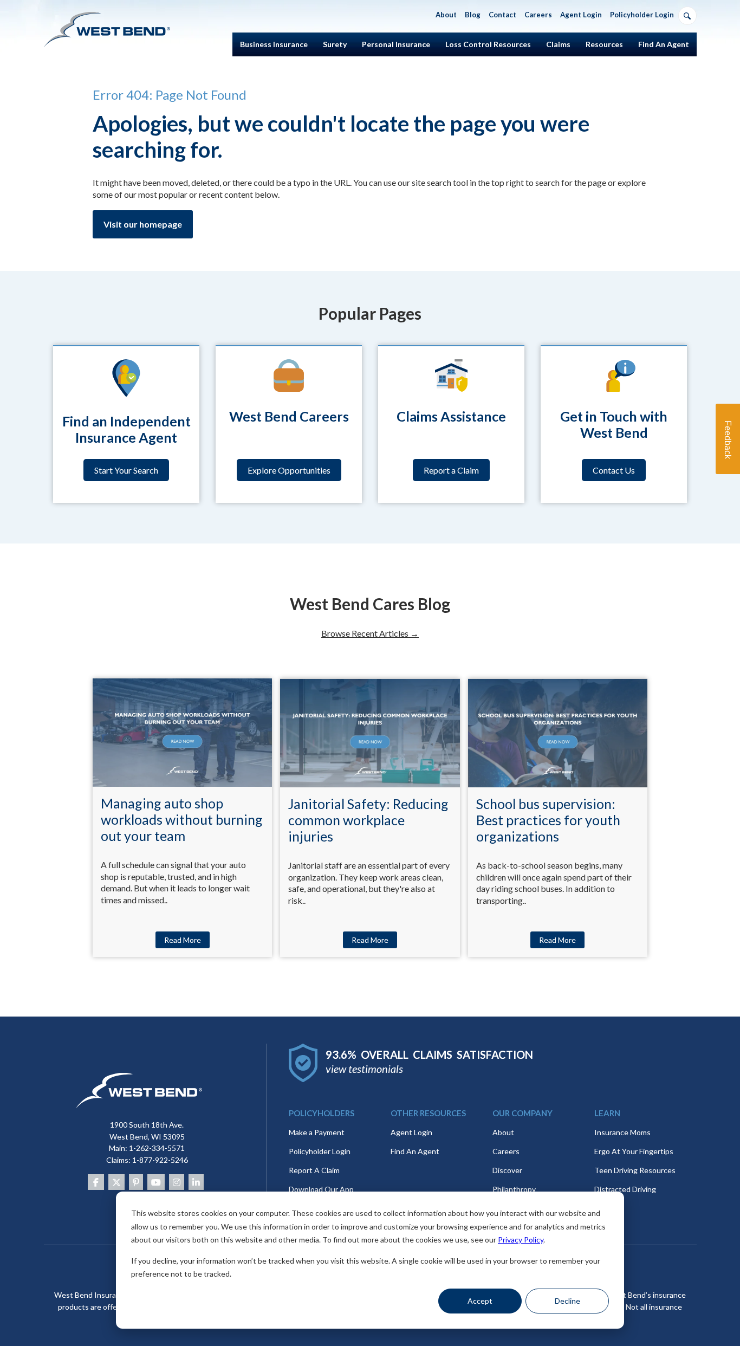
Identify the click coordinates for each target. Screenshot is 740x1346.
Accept (480, 1300)
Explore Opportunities (289, 470)
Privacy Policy (520, 1239)
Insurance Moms (622, 1132)
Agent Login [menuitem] (581, 14)
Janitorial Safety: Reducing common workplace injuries (368, 819)
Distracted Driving (625, 1189)
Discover (507, 1170)
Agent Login (411, 1132)
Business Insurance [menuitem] (274, 44)
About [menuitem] (446, 14)
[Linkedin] (196, 1182)
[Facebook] (96, 1182)
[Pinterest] (136, 1182)
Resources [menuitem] (604, 44)
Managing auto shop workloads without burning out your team (182, 819)
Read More (182, 939)
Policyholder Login (319, 1151)
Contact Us (614, 470)
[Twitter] (116, 1182)
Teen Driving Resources (635, 1170)
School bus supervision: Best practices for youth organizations (548, 819)
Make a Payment (317, 1132)
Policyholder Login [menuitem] (642, 14)
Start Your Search (126, 470)
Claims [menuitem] (558, 44)
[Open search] (687, 15)
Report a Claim (451, 470)
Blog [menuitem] (473, 14)
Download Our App (321, 1189)
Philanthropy (514, 1189)
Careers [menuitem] (538, 14)
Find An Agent (415, 1151)
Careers (506, 1151)
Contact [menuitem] (502, 14)
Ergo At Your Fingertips (633, 1151)
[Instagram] (176, 1182)
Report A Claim (314, 1170)
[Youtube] (156, 1182)
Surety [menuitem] (335, 44)
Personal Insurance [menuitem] (396, 44)
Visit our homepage (142, 224)
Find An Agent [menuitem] (663, 44)
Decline (567, 1300)
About (503, 1132)
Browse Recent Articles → (370, 633)
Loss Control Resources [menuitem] (488, 44)
